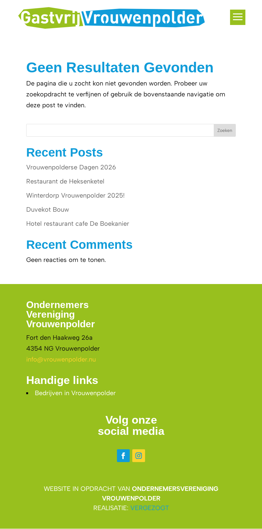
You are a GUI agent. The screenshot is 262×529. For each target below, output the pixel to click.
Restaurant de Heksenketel (65, 181)
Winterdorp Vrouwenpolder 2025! (75, 195)
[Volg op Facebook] (123, 455)
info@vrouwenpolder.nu (61, 359)
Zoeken (224, 130)
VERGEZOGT (149, 508)
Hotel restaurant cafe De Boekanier (77, 223)
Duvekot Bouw (47, 209)
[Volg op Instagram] (138, 455)
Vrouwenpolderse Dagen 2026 (71, 167)
